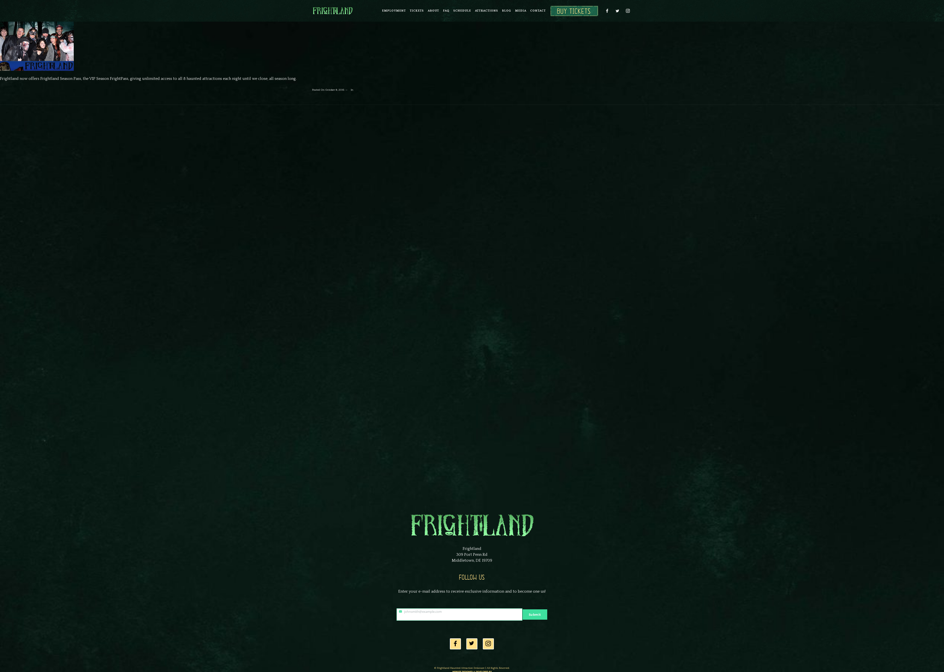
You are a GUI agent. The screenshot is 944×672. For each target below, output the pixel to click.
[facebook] (607, 11)
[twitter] (617, 11)
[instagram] (628, 11)
